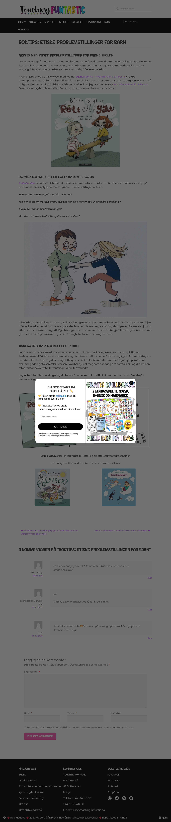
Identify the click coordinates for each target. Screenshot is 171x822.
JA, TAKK (60, 427)
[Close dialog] (131, 383)
